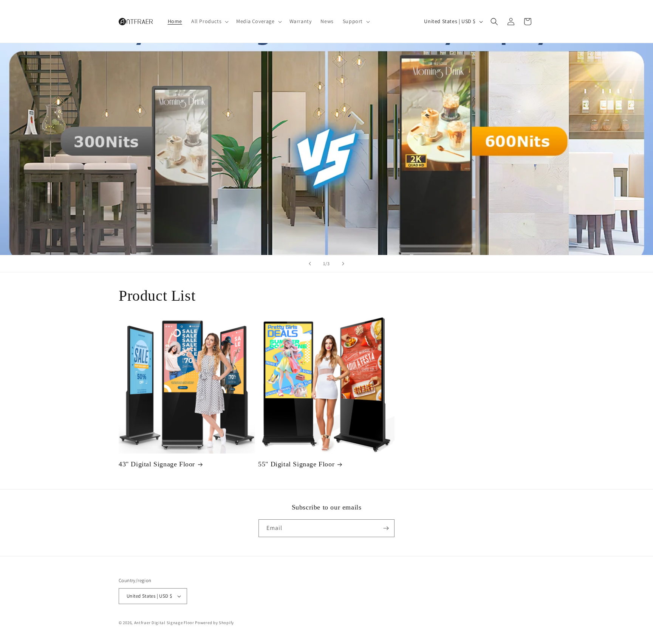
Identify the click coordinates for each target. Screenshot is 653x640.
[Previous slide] (310, 263)
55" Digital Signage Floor (296, 464)
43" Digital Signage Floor (157, 464)
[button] (209, 21)
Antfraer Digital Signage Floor (164, 622)
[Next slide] (343, 263)
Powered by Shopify (214, 622)
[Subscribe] (386, 528)
